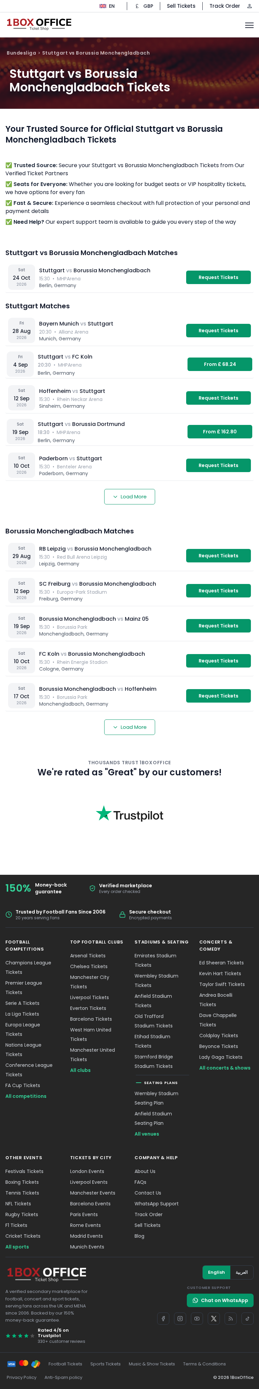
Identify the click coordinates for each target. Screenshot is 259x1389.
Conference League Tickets (29, 1070)
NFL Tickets (18, 1203)
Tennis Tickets (22, 1193)
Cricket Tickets (22, 1236)
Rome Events (85, 1225)
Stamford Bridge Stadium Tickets (154, 1061)
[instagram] (180, 1319)
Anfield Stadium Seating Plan (153, 1118)
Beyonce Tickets (218, 1046)
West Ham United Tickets (90, 1034)
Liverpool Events (89, 1182)
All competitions (26, 1096)
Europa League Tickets (22, 1029)
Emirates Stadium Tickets (155, 960)
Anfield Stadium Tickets (153, 1001)
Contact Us (148, 1193)
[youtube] (197, 1319)
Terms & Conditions (204, 1364)
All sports (17, 1246)
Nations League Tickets (23, 1050)
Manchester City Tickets (89, 982)
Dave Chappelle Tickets (218, 1020)
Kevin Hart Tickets (220, 973)
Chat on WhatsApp (224, 1300)
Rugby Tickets (21, 1214)
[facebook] (163, 1319)
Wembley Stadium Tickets (156, 981)
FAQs (140, 1182)
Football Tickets (65, 1364)
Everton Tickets (88, 1008)
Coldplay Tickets (218, 1035)
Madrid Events (86, 1236)
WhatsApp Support (157, 1203)
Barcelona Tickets (91, 1019)
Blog (139, 1236)
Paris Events (84, 1214)
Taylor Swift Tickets (222, 984)
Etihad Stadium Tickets (152, 1041)
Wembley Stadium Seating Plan (156, 1098)
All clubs (80, 1070)
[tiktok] (247, 1319)
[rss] (231, 1319)
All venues (147, 1134)
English (216, 1272)
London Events (87, 1171)
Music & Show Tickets (152, 1364)
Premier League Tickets (23, 988)
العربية (242, 1272)
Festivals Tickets (24, 1171)
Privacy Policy (21, 1377)
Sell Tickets (181, 5)
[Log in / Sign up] (250, 6)
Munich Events (87, 1246)
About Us (145, 1171)
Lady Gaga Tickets (220, 1057)
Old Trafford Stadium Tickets (154, 1021)
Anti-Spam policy (63, 1377)
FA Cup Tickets (22, 1085)
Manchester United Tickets (92, 1055)
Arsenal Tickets (88, 955)
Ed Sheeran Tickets (221, 962)
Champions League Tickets (28, 967)
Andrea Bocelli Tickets (215, 1000)
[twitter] (214, 1319)
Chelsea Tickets (89, 966)
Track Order (224, 5)
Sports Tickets (105, 1364)
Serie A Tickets (22, 1003)
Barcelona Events (90, 1203)
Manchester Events (92, 1193)
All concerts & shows (225, 1067)
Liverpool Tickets (89, 997)
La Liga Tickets (22, 1014)
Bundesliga (21, 53)
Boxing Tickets (22, 1182)
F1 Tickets (16, 1225)
